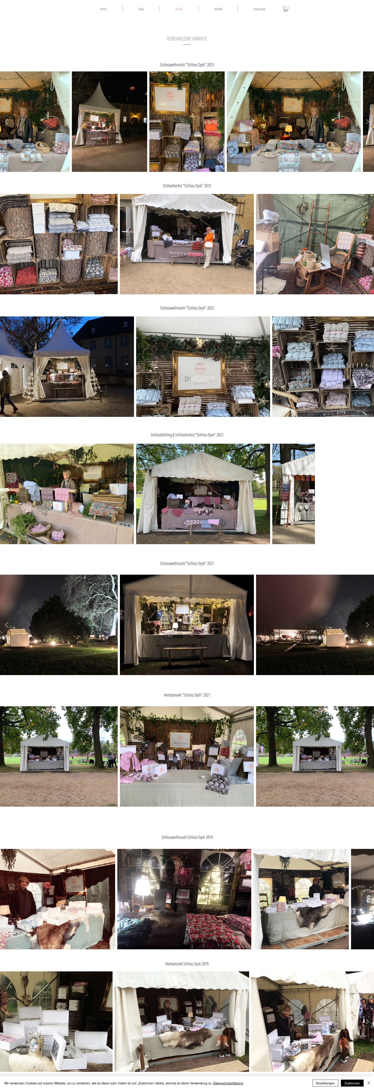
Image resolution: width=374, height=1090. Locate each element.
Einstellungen (325, 1083)
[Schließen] (368, 1083)
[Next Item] (367, 121)
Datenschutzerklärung (228, 1083)
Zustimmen (352, 1083)
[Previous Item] (6, 121)
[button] (285, 9)
